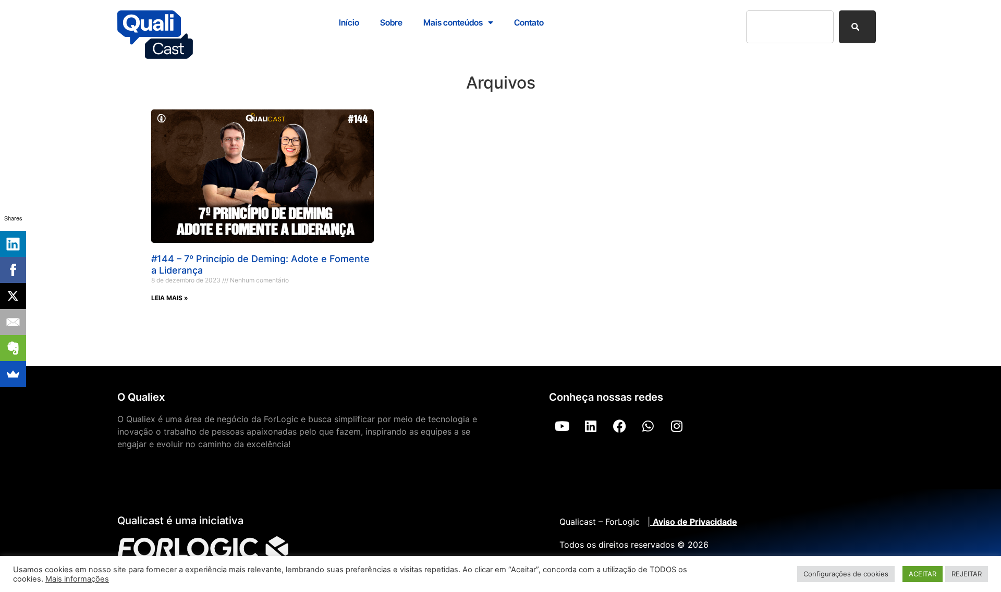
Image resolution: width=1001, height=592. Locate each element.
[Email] (13, 322)
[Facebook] (619, 426)
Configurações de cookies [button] (845, 574)
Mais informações (77, 579)
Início (349, 22)
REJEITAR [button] (966, 574)
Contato (529, 22)
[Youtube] (562, 426)
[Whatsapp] (648, 426)
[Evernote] (13, 348)
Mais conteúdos (453, 22)
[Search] (857, 26)
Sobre (391, 22)
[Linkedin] (591, 426)
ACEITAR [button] (922, 574)
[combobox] (790, 26)
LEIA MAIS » (169, 298)
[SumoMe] (13, 374)
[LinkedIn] (13, 244)
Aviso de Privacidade (695, 521)
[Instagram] (677, 426)
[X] (13, 296)
